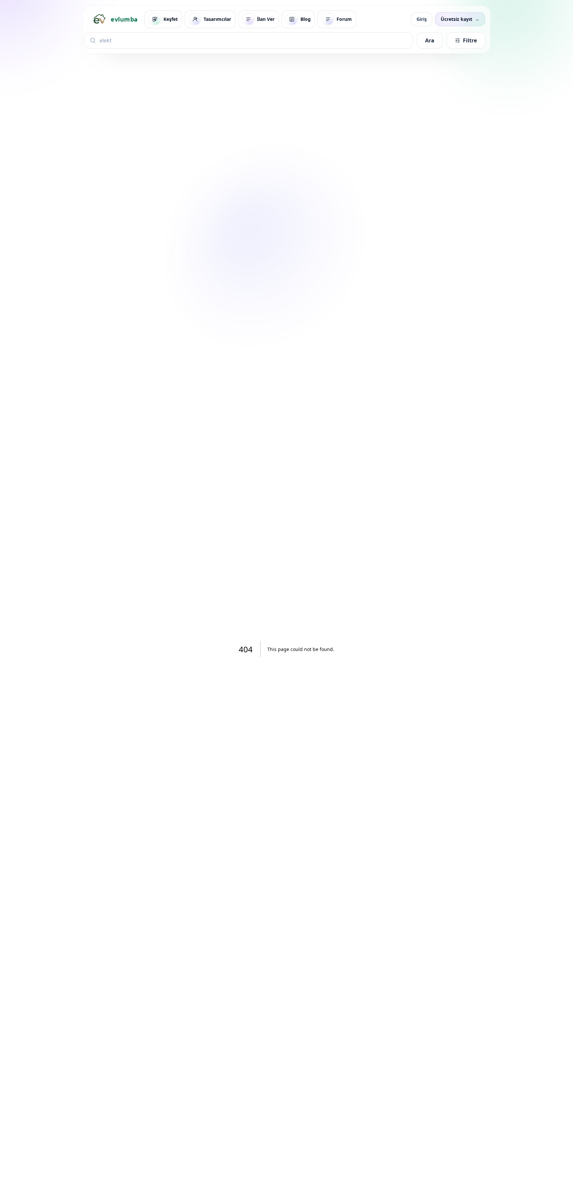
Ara (429, 40)
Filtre (470, 40)
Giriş (421, 19)
